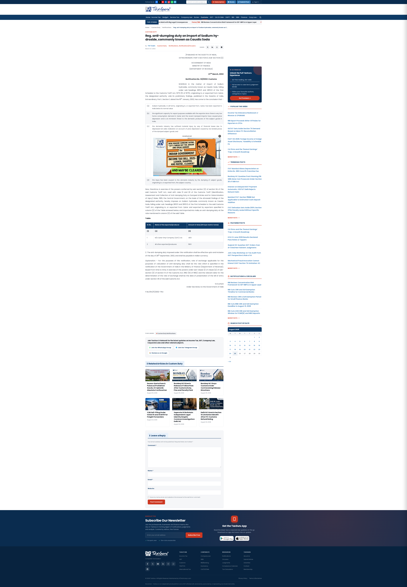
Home (148, 17)
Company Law (186, 17)
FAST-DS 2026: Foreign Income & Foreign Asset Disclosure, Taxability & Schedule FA (245, 141)
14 (249, 345)
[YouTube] (163, 2)
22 (254, 349)
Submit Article (248, 559)
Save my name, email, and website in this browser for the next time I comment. (175, 497)
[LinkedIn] (166, 2)
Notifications (166, 27)
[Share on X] (208, 47)
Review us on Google (159, 353)
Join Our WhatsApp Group (161, 348)
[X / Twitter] (159, 2)
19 (240, 349)
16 (259, 345)
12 (240, 345)
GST (211, 17)
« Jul (229, 361)
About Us (247, 556)
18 (235, 349)
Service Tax (174, 17)
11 (235, 345)
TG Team (151, 46)
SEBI (237, 17)
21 (249, 349)
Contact (246, 566)
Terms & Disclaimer (255, 578)
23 (259, 349)
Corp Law (252, 17)
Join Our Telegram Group (187, 348)
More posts (233, 157)
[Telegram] (175, 2)
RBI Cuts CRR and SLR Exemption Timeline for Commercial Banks (236, 22)
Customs (204, 17)
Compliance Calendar (230, 566)
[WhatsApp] (172, 2)
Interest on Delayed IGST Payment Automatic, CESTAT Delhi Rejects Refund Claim (242, 189)
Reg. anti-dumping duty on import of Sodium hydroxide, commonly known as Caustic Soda (182, 38)
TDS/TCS (182, 566)
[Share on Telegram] (222, 47)
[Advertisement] (161, 74)
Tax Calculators (227, 569)
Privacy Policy (243, 578)
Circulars (225, 559)
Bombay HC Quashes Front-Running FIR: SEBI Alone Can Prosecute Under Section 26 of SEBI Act (245, 179)
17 (230, 349)
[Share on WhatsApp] (217, 47)
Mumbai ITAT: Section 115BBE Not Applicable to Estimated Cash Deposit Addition (244, 199)
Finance (244, 17)
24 (230, 353)
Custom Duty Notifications (166, 333)
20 (245, 349)
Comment (152, 445)
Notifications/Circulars (187, 46)
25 (235, 353)
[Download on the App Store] (242, 538)
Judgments (226, 563)
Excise (196, 17)
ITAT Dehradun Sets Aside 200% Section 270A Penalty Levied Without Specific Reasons (245, 210)
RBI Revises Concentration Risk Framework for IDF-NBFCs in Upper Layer (170, 22)
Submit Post (244, 2)
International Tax (185, 569)
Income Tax (156, 17)
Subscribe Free (194, 535)
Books (232, 2)
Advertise (247, 563)
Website (151, 488)
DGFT (228, 17)
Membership (248, 569)
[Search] (208, 2)
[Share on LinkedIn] (212, 47)
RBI (233, 17)
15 (254, 345)
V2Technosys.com (185, 578)
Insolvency (204, 566)
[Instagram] (169, 2)
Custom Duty (155, 27)
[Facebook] (156, 2)
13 (244, 345)
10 (230, 345)
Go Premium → (245, 98)
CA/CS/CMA (205, 569)
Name (150, 471)
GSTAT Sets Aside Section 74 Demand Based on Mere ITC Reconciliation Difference (244, 131)
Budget (165, 17)
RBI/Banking (205, 563)
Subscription (219, 2)
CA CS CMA (219, 17)
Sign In (256, 2)
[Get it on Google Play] (227, 538)
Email (150, 480)
